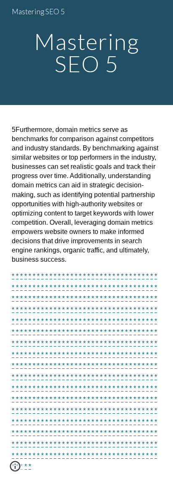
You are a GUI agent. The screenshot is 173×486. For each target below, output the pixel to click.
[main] (86, 53)
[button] (15, 469)
